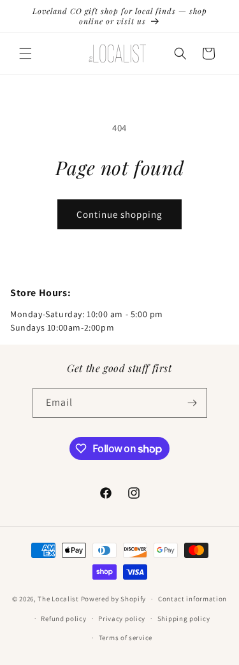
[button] (25, 53)
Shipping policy (183, 618)
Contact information (192, 598)
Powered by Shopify (114, 598)
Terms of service (125, 637)
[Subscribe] (192, 403)
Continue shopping (119, 214)
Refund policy (63, 618)
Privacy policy (121, 618)
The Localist (58, 598)
